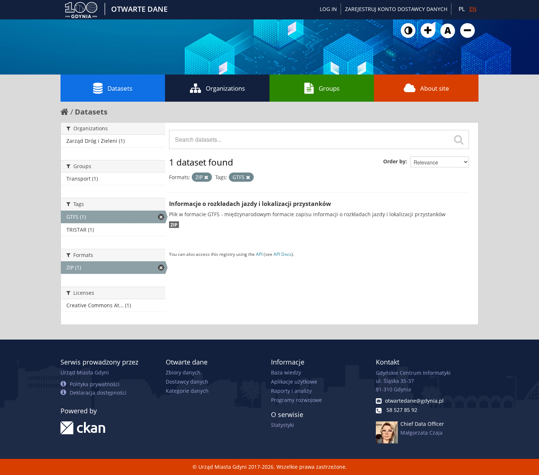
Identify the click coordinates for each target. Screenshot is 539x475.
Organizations (225, 88)
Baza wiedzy (286, 372)
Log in (328, 9)
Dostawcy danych (187, 381)
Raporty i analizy (291, 390)
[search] (458, 139)
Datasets (119, 88)
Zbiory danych (183, 372)
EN (472, 8)
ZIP (173, 225)
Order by (394, 161)
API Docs (283, 254)
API (259, 254)
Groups (329, 88)
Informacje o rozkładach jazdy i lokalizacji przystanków (250, 204)
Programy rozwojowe (296, 399)
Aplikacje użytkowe (294, 381)
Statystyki (282, 424)
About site (434, 88)
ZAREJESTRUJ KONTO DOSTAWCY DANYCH (396, 9)
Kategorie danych (187, 390)
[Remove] (206, 177)
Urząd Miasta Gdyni (84, 372)
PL (462, 8)
